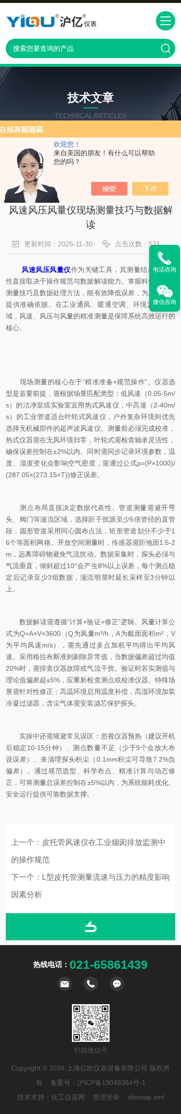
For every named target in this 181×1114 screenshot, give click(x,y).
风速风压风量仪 (46, 269)
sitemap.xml (145, 1097)
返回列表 (90, 926)
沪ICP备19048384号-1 (111, 1082)
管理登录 (106, 1097)
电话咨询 (164, 269)
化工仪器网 (68, 1097)
